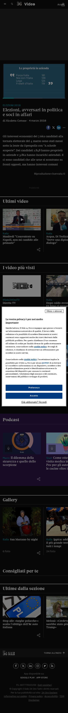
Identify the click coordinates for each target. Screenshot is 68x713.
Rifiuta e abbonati (54, 311)
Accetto (34, 396)
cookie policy (40, 346)
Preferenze (34, 388)
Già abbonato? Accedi (34, 402)
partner (45, 363)
